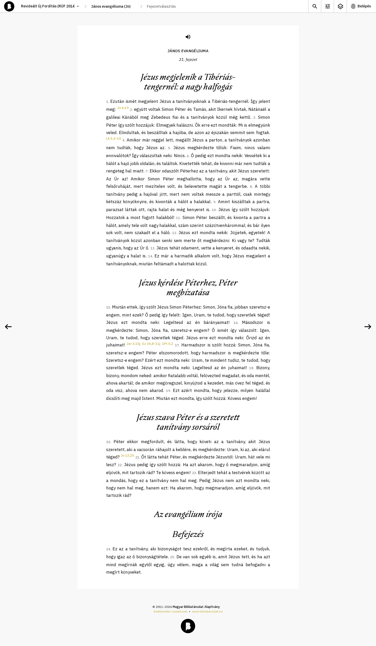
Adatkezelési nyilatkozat (170, 611)
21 (137, 457)
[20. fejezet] (8, 326)
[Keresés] (314, 6)
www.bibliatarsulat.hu (207, 611)
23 (194, 473)
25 (172, 557)
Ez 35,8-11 (150, 344)
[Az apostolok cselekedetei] (368, 326)
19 (168, 391)
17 (177, 345)
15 (108, 307)
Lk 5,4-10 (113, 138)
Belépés (364, 6)
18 (251, 368)
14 (150, 256)
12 (174, 233)
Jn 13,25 (127, 455)
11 (178, 218)
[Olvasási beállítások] (327, 6)
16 (236, 323)
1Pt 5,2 (167, 344)
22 (120, 465)
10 (214, 210)
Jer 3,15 (133, 344)
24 (108, 549)
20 (108, 442)
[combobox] (113, 6)
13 (152, 248)
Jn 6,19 (123, 108)
